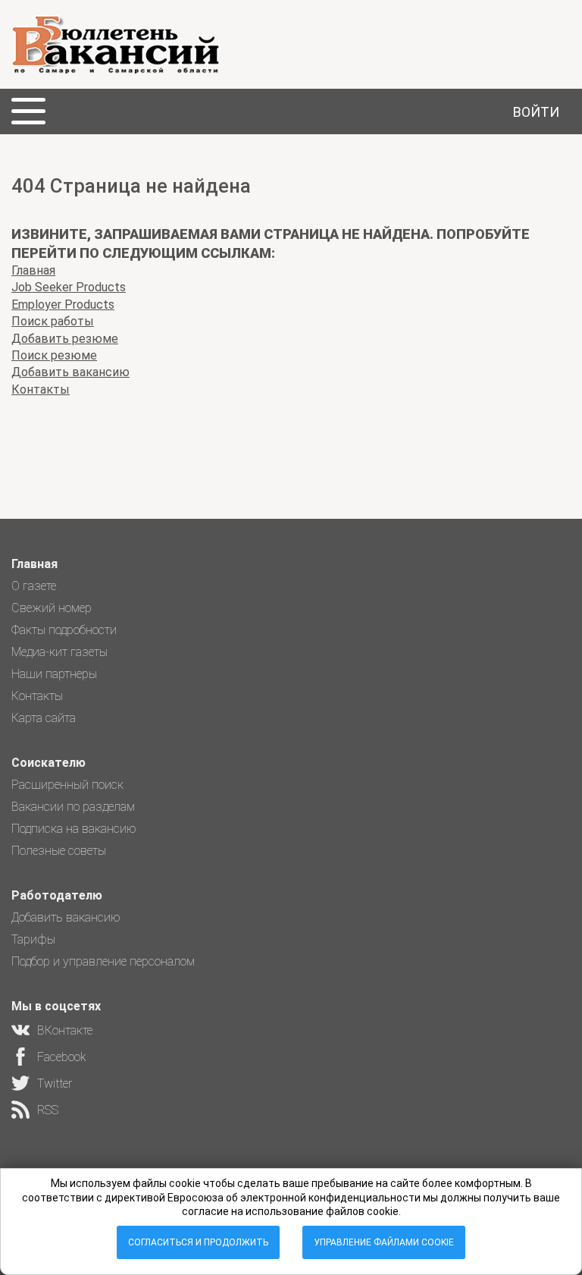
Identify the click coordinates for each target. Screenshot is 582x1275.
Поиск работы (52, 321)
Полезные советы (58, 850)
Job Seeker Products (68, 287)
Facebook (61, 1057)
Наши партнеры (54, 674)
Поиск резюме (54, 355)
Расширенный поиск (67, 784)
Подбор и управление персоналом (103, 961)
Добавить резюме (64, 338)
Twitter (54, 1083)
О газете (33, 586)
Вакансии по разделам (73, 806)
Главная (33, 270)
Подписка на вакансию (73, 828)
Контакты (40, 389)
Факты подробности (64, 630)
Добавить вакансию (70, 372)
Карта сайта (43, 718)
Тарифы (33, 939)
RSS (47, 1110)
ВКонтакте (64, 1030)
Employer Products (62, 304)
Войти (536, 112)
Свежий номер (51, 608)
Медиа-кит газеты (59, 652)
